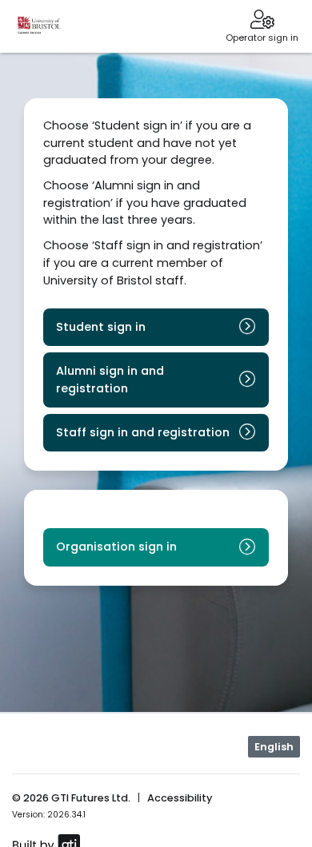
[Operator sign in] (262, 21)
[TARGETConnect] (39, 26)
